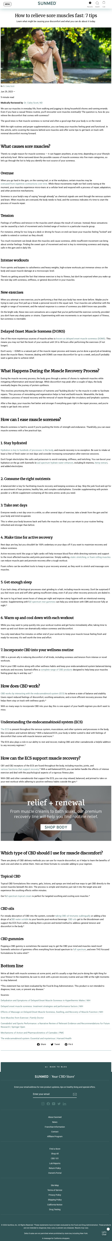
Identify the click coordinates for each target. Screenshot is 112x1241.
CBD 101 (55, 1158)
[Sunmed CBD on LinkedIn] (64, 1103)
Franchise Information (55, 1127)
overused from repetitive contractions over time (24, 183)
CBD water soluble (20, 919)
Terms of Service (54, 1190)
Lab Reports (54, 1163)
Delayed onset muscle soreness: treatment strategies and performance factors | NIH (42, 1006)
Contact (54, 1131)
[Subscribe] (75, 1094)
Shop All (54, 1153)
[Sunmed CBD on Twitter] (59, 1103)
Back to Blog (58, 1067)
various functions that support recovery (20, 769)
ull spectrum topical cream (18, 896)
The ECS (5, 729)
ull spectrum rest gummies (42, 602)
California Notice (54, 1204)
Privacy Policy (55, 1195)
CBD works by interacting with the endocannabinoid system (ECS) (33, 693)
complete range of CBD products (56, 669)
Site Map (55, 1185)
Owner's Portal (54, 1173)
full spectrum (79, 949)
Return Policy (55, 1168)
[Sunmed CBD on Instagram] (42, 1103)
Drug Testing (55, 1209)
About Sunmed (55, 1117)
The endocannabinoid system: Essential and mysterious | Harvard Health (36, 1038)
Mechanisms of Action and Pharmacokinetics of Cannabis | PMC (32, 1032)
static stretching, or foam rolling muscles (90, 557)
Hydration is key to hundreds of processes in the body (27, 450)
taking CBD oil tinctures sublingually (72, 916)
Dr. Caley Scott (8, 86)
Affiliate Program (54, 1136)
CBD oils (72, 919)
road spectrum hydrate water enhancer (54, 463)
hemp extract (101, 463)
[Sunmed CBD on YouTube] (53, 1103)
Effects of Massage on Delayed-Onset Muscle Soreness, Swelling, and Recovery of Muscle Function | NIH (52, 1012)
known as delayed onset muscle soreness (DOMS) (80, 338)
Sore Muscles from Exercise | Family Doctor (22, 1018)
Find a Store (54, 1149)
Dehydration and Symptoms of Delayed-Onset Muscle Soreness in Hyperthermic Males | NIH (45, 1000)
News (54, 1122)
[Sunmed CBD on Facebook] (48, 1103)
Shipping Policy (55, 1200)
